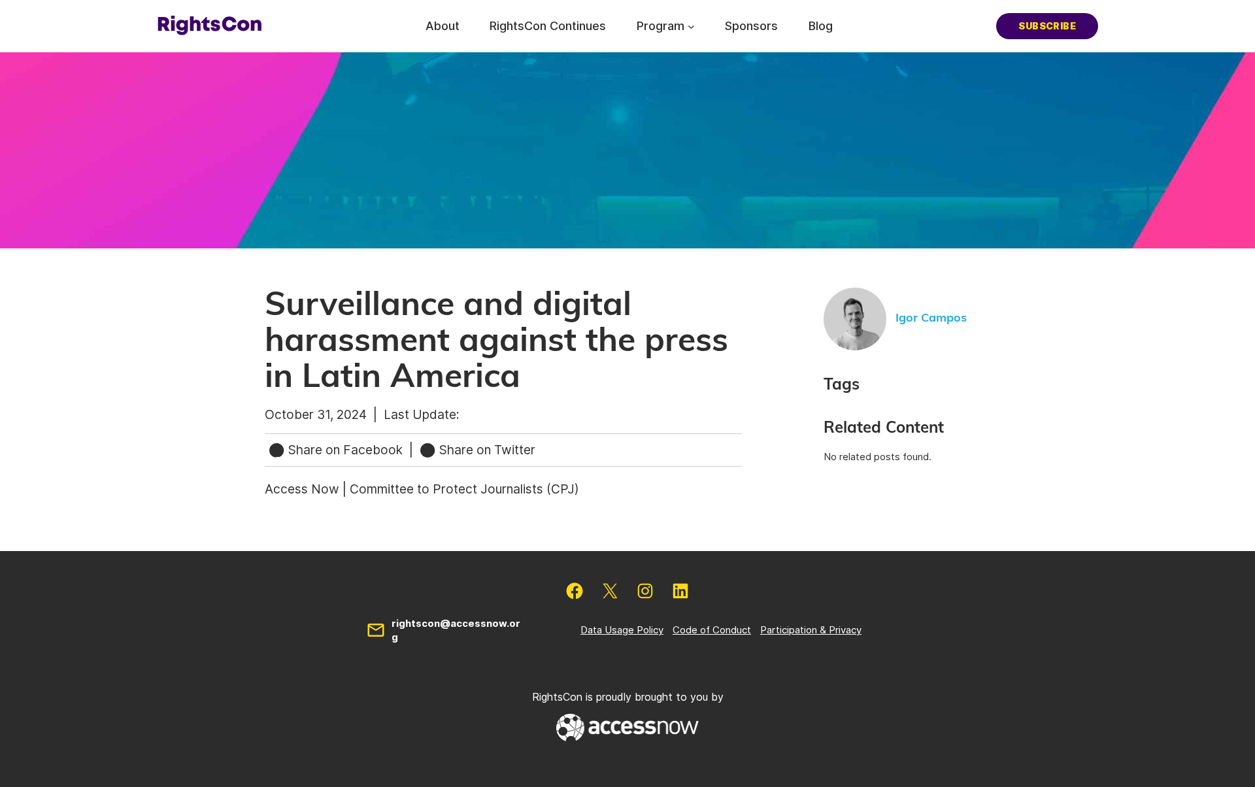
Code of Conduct (712, 630)
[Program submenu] (691, 25)
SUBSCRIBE (1047, 25)
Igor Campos (931, 318)
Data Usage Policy (621, 630)
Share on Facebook (345, 450)
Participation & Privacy (811, 630)
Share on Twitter (485, 450)
